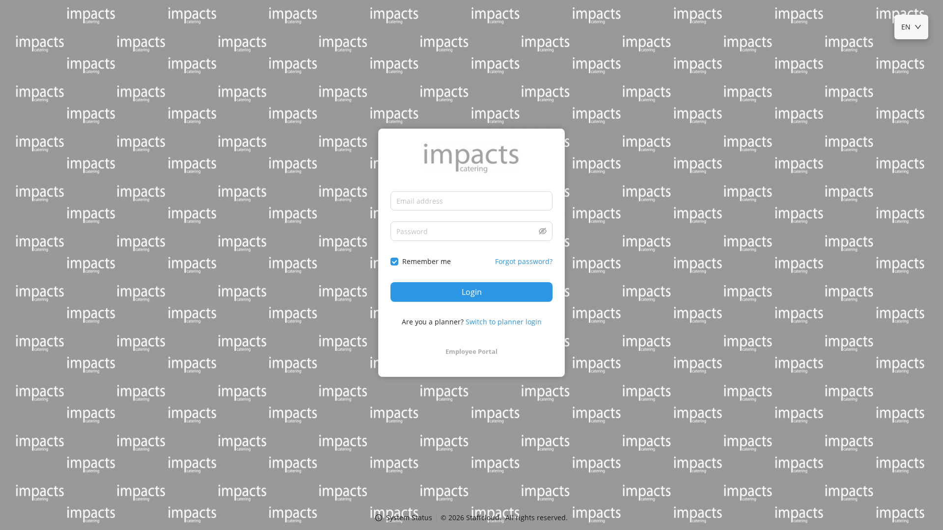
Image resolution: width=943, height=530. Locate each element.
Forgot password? (524, 261)
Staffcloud (482, 517)
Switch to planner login (504, 321)
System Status (409, 517)
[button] (543, 231)
